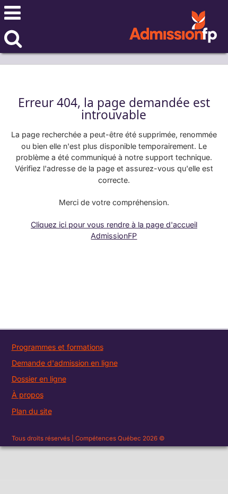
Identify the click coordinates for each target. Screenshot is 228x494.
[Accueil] (173, 33)
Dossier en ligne (39, 378)
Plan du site (32, 411)
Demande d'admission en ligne (65, 362)
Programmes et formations (57, 346)
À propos (27, 394)
